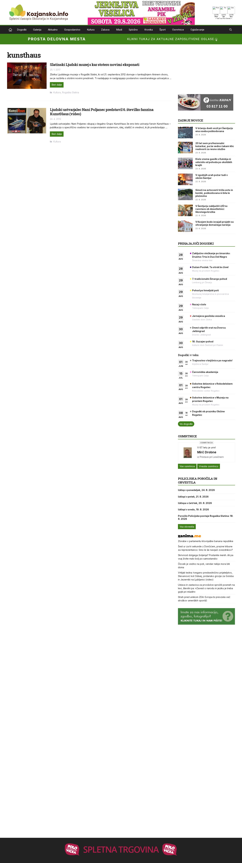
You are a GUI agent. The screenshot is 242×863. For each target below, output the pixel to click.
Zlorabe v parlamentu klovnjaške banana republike (205, 541)
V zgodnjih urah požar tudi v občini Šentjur (211, 176)
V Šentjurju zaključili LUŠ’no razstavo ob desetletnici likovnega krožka (211, 209)
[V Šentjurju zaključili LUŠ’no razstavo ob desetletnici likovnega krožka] (185, 210)
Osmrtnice (178, 29)
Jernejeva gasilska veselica (208, 316)
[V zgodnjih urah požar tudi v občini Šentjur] (185, 179)
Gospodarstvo (72, 29)
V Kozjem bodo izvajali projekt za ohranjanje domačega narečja (214, 223)
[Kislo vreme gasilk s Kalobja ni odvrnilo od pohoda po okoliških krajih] (185, 163)
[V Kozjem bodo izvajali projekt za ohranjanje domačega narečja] (185, 226)
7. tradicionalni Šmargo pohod (209, 278)
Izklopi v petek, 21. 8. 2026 (193, 496)
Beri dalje (57, 84)
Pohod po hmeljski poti (205, 290)
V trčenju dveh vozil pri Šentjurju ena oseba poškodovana (214, 130)
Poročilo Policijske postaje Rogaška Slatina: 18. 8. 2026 (205, 517)
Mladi (119, 29)
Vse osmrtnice (187, 466)
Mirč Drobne (206, 452)
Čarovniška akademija (205, 372)
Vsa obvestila (187, 526)
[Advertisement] (202, 71)
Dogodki (22, 29)
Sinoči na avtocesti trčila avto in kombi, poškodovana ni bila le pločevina (214, 193)
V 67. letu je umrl (206, 447)
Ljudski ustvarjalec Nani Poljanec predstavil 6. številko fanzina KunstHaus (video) (101, 111)
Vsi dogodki (186, 424)
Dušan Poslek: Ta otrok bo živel (210, 267)
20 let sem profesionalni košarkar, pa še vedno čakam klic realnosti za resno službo (214, 146)
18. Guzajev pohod (202, 341)
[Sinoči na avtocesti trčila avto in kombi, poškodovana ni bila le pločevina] (185, 194)
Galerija (37, 29)
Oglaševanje (197, 29)
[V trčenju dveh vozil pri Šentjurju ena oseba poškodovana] (185, 132)
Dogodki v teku (188, 355)
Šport (162, 29)
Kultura (90, 29)
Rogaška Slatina (70, 92)
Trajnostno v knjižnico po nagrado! (212, 360)
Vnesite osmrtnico (208, 466)
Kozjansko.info (10, 30)
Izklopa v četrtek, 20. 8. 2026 (195, 503)
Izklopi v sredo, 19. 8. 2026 (193, 509)
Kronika (148, 29)
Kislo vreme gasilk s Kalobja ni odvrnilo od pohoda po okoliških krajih (213, 162)
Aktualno (53, 29)
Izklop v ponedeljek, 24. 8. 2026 (196, 490)
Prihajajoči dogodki (196, 243)
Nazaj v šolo (199, 304)
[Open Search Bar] (230, 30)
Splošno (133, 29)
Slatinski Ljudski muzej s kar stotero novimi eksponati (94, 64)
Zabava (105, 29)
